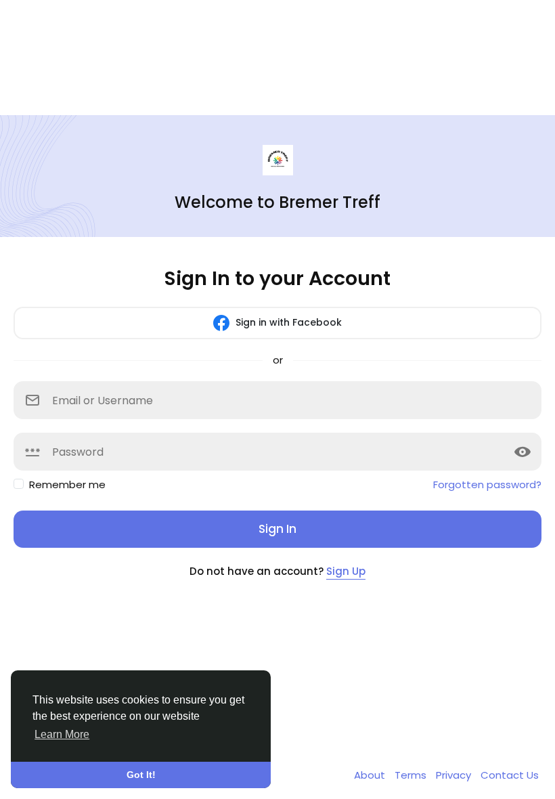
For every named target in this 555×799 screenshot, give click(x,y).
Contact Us (510, 775)
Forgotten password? (487, 484)
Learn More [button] (62, 734)
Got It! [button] (141, 774)
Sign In (277, 529)
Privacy (455, 775)
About (371, 775)
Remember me (67, 484)
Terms (412, 775)
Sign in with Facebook (287, 321)
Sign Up (345, 571)
